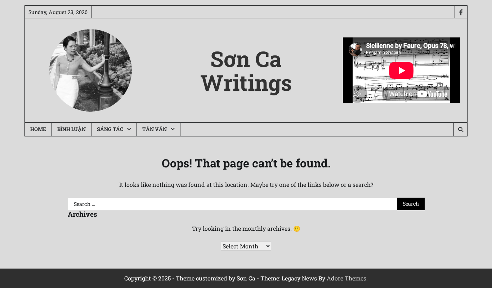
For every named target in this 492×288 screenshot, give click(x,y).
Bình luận (71, 129)
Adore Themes (346, 278)
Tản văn (154, 129)
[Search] (460, 129)
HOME (38, 129)
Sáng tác (110, 129)
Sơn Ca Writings (246, 70)
